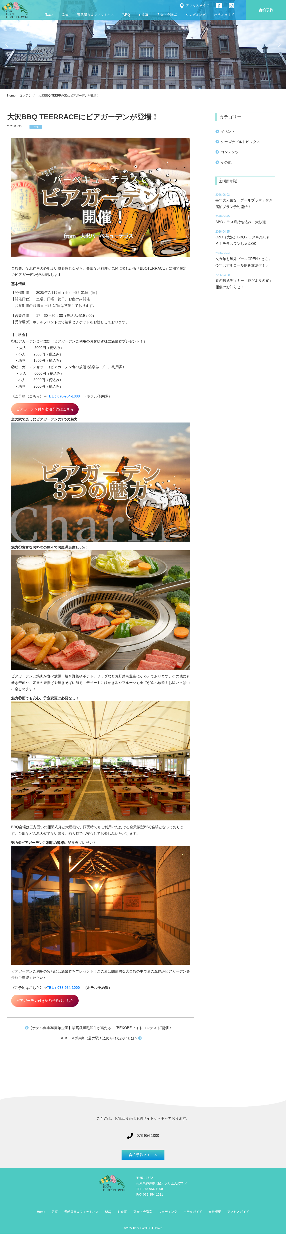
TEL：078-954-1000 (63, 396)
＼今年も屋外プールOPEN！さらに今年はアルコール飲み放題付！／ (243, 262)
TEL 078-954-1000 (149, 1189)
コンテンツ (230, 152)
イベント (228, 131)
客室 (65, 14)
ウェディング (195, 14)
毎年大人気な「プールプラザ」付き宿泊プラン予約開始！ (244, 203)
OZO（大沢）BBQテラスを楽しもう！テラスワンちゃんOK (242, 240)
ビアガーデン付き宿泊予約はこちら (45, 409)
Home (49, 14)
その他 (35, 127)
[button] (7, 44)
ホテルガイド (224, 14)
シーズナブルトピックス (240, 142)
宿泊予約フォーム (143, 1154)
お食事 (143, 14)
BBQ (126, 14)
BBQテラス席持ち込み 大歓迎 (242, 222)
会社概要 (214, 1211)
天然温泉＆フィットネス (95, 14)
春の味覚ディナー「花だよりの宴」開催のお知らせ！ (244, 284)
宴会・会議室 (167, 14)
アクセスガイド (197, 4)
